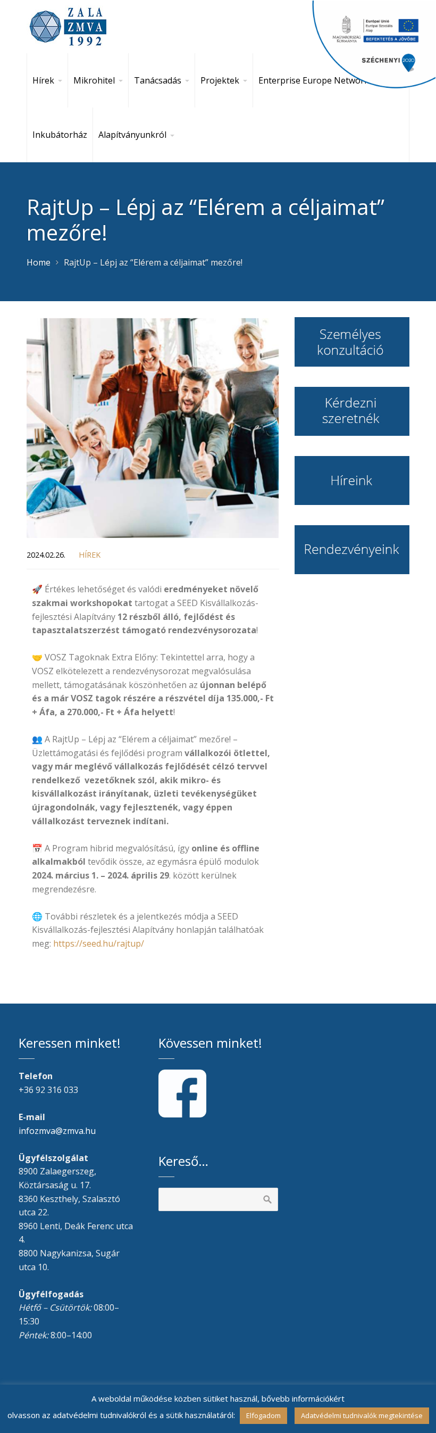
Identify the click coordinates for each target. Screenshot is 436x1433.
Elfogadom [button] (263, 1415)
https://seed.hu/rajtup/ (98, 943)
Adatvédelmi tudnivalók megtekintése (362, 1415)
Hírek (89, 555)
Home (39, 262)
